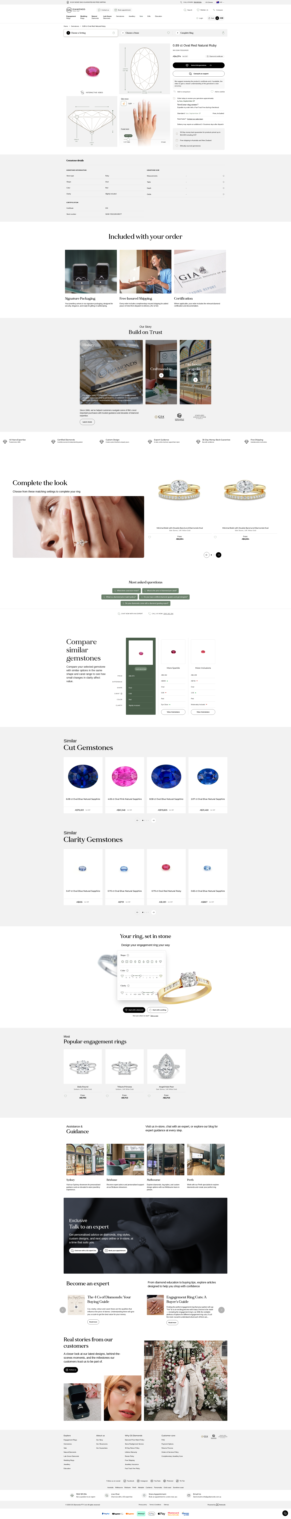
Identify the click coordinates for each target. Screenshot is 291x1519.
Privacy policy (143, 1505)
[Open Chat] (285, 1513)
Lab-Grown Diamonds (71, 1456)
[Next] (218, 555)
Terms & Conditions (155, 1505)
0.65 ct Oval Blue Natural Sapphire (208, 891)
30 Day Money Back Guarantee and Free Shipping (88, 2)
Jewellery (132, 16)
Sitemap (166, 1505)
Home (66, 26)
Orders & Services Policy (170, 1452)
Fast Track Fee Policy (132, 1468)
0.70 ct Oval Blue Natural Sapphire (125, 891)
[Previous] (206, 555)
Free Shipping (130, 1460)
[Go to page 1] (211, 554)
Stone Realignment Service (134, 1444)
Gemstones (120, 16)
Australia (110, 1487)
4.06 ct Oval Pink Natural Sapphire (125, 799)
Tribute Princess (124, 1087)
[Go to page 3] (146, 820)
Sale (65, 1448)
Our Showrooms (102, 1444)
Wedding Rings (69, 1460)
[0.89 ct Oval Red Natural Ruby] (141, 652)
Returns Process (167, 1448)
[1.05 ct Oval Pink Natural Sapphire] (203, 652)
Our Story (99, 1440)
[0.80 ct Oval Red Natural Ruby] (173, 652)
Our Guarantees (102, 1448)
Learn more (87, 422)
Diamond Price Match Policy (134, 1440)
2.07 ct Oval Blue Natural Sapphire (208, 799)
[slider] (128, 139)
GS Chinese (209, 2)
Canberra (149, 1487)
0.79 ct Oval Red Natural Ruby (166, 891)
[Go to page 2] (144, 820)
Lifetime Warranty (131, 1452)
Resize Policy (129, 1456)
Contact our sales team (195, 119)
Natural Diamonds (70, 1452)
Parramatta (158, 1487)
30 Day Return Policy (132, 1448)
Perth (134, 1487)
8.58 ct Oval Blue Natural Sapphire (166, 799)
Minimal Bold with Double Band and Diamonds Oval (180, 528)
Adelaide (141, 1487)
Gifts (149, 16)
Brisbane (127, 1487)
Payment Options (167, 1444)
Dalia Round (82, 1087)
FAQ (163, 1440)
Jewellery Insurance (132, 1464)
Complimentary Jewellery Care (172, 1456)
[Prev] (63, 1310)
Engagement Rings (70, 1440)
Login (201, 18)
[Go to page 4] (148, 820)
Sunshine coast (178, 1487)
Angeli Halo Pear (166, 1087)
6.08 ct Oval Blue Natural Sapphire (83, 799)
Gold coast (167, 1487)
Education (158, 16)
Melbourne (119, 1487)
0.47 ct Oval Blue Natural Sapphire (83, 891)
